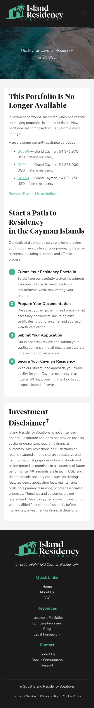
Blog (47, 628)
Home (47, 586)
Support (47, 665)
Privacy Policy (49, 696)
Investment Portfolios (47, 617)
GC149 (23, 178)
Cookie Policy (72, 696)
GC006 (23, 151)
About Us (47, 592)
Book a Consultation (47, 660)
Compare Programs (47, 623)
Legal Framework (47, 634)
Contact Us (47, 654)
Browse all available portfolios (32, 193)
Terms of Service (24, 696)
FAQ (47, 597)
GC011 (23, 164)
